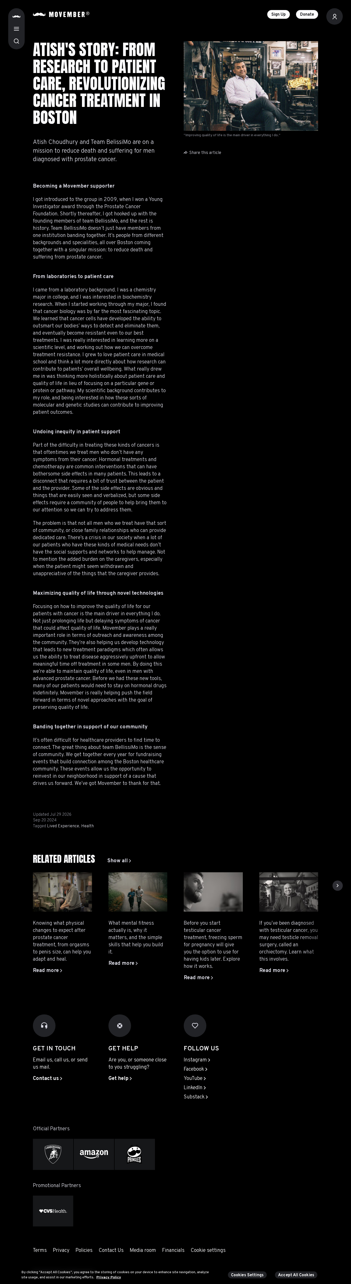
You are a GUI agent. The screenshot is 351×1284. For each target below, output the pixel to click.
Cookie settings (208, 1250)
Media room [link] (143, 1250)
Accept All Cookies (296, 1275)
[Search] (16, 41)
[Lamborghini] (53, 1154)
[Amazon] (94, 1154)
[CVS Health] (53, 1211)
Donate (307, 14)
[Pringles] (135, 1154)
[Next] (337, 886)
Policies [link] (84, 1250)
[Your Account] (334, 16)
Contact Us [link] (111, 1250)
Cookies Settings (247, 1275)
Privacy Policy (108, 1277)
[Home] (16, 16)
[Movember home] (61, 14)
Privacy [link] (61, 1250)
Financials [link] (173, 1250)
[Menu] (16, 29)
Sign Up (278, 14)
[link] (119, 861)
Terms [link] (40, 1250)
